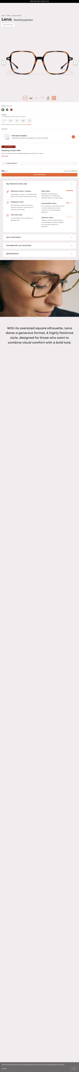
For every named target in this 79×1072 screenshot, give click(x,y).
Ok (74, 1068)
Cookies (4, 1068)
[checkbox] (39, 136)
